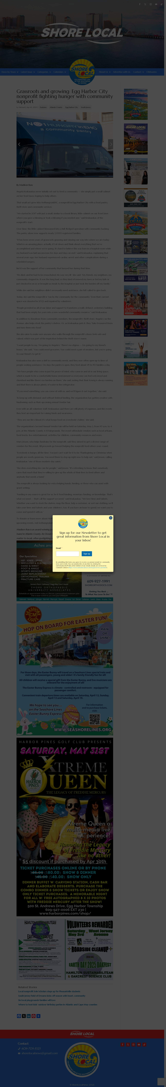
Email (59, 548)
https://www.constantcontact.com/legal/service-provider (88, 567)
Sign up (86, 553)
